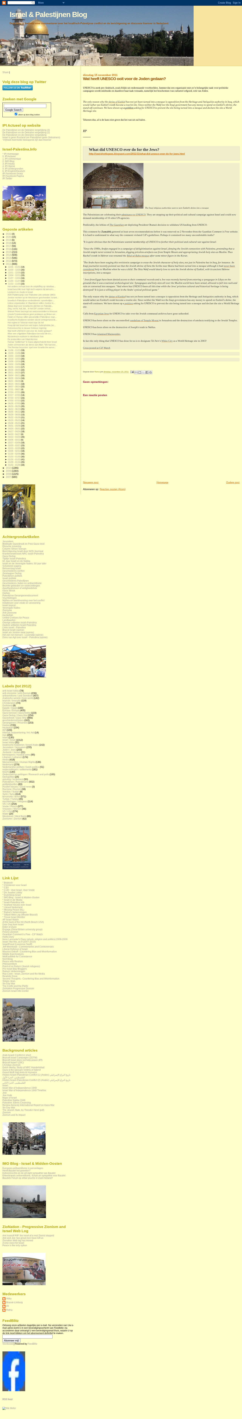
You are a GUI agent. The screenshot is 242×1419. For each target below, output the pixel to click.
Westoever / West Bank (14, 816)
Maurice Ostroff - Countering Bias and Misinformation (29, 951)
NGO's (5, 772)
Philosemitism (9, 964)
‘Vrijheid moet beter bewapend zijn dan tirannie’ (27, 140)
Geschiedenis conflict (13, 571)
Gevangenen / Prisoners (14, 722)
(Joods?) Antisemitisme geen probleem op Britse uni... (32, 314)
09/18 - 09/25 (14, 370)
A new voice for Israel (13, 1243)
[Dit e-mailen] (136, 372)
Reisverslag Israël (11, 568)
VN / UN (6, 804)
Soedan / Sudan (10, 791)
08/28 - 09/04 (14, 378)
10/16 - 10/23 (14, 359)
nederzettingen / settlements (16, 769)
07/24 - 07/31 (14, 392)
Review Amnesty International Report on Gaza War (28, 1105)
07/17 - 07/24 (14, 395)
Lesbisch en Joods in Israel (20, 292)
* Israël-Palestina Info (13, 902)
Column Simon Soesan (14, 548)
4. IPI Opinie (8, 166)
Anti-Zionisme (9, 612)
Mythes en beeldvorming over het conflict (23, 600)
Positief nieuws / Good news (16, 786)
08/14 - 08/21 (14, 384)
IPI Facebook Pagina (13, 176)
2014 (9, 255)
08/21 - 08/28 (14, 381)
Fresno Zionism (10, 932)
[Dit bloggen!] (140, 372)
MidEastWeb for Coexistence (17, 956)
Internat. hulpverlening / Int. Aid (18, 732)
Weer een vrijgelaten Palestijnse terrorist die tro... (30, 333)
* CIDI (5, 887)
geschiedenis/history (13, 720)
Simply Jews (8, 981)
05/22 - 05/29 (14, 417)
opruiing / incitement (12, 779)
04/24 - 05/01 (14, 428)
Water (5, 813)
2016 (9, 249)
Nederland (7, 764)
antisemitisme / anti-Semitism (17, 695)
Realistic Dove (9, 976)
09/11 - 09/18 (14, 372)
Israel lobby (8, 742)
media (5, 759)
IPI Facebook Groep (12, 173)
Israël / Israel (9, 740)
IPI (7, 1306)
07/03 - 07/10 (14, 400)
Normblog (7, 959)
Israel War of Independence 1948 (19, 1088)
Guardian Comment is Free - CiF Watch (22, 934)
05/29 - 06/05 (14, 414)
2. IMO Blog (8, 161)
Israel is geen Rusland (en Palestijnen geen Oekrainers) (31, 137)
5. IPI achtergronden (12, 168)
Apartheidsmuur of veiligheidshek (19, 588)
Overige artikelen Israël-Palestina (19, 622)
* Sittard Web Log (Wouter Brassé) (20, 914)
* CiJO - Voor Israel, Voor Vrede (18, 890)
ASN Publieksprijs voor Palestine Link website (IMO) (31, 295)
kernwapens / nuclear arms (16, 754)
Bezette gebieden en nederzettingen (21, 585)
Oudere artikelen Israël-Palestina (19, 625)
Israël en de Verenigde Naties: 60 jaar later (24, 563)
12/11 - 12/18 (14, 272)
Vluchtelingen (9, 598)
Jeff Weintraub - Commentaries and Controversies (28, 946)
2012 (9, 261)
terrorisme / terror (11, 796)
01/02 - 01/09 (14, 465)
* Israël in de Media (12, 900)
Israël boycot (9, 605)
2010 (9, 468)
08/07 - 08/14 (14, 386)
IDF (4, 730)
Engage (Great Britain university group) (22, 929)
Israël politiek (9, 578)
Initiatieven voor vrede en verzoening (21, 603)
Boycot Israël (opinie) (13, 630)
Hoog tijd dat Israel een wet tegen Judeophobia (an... (32, 325)
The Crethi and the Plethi (15, 986)
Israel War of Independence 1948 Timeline (24, 1090)
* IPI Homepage (10, 154)
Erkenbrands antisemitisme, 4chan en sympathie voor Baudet (33, 1175)
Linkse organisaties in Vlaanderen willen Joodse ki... (31, 303)
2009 (9, 471)
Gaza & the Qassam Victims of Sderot (21, 1070)
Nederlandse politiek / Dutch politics (20, 767)
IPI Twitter (7, 178)
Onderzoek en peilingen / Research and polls (25, 774)
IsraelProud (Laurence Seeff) (17, 944)
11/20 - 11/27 (14, 281)
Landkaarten (9, 620)
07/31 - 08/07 (14, 389)
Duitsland (7, 705)
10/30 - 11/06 (14, 353)
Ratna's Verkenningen (13, 971)
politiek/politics (10, 784)
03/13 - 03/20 (14, 437)
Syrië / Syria (8, 794)
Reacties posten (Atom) (113, 489)
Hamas (6, 593)
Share (5, 72)
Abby (9, 1298)
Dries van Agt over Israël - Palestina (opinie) (24, 637)
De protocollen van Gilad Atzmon (22, 339)
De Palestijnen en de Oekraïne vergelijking (24, 135)
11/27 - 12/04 (14, 278)
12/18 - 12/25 (14, 270)
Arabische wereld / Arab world (17, 698)
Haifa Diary (8, 937)
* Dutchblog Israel (11, 895)
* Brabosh (7, 882)
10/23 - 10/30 (14, 356)
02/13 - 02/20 (14, 448)
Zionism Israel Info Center (15, 991)
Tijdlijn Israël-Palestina (14, 558)
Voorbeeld (7, 1344)
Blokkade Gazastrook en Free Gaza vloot (23, 544)
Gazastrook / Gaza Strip (14, 718)
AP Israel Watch (10, 919)
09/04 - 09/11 (14, 375)
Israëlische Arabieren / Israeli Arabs (20, 745)
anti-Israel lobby (10, 690)
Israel (5, 1085)
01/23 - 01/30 (14, 456)
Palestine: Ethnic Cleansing (16, 1102)
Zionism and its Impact (13, 1115)
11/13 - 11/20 (14, 284)
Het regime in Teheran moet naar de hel (26, 322)
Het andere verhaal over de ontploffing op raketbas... (32, 286)
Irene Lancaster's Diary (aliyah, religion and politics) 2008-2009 (34, 939)
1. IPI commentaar (11, 158)
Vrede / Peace (9, 806)
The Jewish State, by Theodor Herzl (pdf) (23, 1110)
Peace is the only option (14, 1245)
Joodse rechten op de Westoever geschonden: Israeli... (33, 297)
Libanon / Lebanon (12, 757)
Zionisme (7, 610)
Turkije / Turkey (10, 799)
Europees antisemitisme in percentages (22, 1168)
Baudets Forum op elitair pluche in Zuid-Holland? (27, 1178)
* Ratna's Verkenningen (14, 912)
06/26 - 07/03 (14, 403)
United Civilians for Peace (15, 617)
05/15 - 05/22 (14, 420)
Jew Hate (7, 1095)
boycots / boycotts (11, 700)
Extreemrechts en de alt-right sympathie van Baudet (28, 1173)
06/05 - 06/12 (14, 412)
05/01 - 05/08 (14, 426)
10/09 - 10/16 (14, 361)
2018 (9, 243)
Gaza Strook (8, 590)
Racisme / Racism (11, 789)
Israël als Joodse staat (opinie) (18, 632)
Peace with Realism (12, 961)
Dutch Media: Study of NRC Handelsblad (23, 1067)
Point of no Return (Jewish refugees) (21, 966)
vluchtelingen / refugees (14, 801)
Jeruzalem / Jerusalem (14, 747)
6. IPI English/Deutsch (13, 171)
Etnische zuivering (11, 546)
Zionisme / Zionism (12, 818)
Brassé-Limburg (14, 1302)
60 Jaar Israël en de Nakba (16, 561)
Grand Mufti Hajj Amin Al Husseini (19, 1072)
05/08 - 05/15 (14, 423)
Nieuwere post (91, 482)
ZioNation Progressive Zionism (18, 988)
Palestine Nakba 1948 (13, 1100)
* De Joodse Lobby (12, 892)
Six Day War (8, 983)
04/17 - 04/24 (14, 431)
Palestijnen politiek (12, 576)
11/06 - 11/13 (14, 350)
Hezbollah (7, 615)
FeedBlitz (32, 1344)
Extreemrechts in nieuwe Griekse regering (27, 328)
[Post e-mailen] (131, 372)
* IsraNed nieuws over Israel (16, 905)
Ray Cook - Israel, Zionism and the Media (23, 973)
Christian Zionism (11, 1065)
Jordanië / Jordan (11, 752)
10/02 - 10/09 (14, 364)
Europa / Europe (10, 710)
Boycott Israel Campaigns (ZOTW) (19, 1057)
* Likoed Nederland (12, 907)
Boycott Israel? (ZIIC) (13, 1062)
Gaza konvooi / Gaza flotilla (16, 713)
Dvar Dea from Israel (13, 924)
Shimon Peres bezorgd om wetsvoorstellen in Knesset (32, 311)
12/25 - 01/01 (14, 267)
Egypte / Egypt (9, 708)
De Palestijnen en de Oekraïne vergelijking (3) (26, 130)
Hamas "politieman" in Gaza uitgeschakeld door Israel (32, 342)
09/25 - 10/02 (14, 367)
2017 (9, 246)
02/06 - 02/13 (14, 451)
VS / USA (7, 811)
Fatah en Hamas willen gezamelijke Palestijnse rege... (32, 317)
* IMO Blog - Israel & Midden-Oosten (21, 897)
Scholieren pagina (11, 566)
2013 (9, 258)
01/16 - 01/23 (14, 459)
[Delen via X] (143, 372)
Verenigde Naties (11, 608)
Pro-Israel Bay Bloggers (14, 969)
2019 (9, 240)
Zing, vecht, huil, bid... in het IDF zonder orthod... (30, 308)
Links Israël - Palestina (14, 627)
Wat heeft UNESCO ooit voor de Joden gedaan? (30, 331)
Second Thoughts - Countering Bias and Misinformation (30, 978)
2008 (9, 474)
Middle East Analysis (13, 954)
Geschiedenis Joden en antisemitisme (22, 583)
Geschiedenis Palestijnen (15, 580)
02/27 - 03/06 (14, 442)
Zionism (6, 1112)
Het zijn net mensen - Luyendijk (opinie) (22, 635)
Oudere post (233, 482)
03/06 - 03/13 (14, 440)
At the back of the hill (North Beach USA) (23, 922)
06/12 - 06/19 (14, 409)
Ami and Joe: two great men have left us (22, 1238)
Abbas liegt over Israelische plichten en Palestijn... (30, 306)
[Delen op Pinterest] (150, 372)
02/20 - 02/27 (14, 445)
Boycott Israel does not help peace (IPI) (22, 1060)
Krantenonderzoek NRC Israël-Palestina (23, 553)
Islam (5, 737)
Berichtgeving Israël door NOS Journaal (22, 551)
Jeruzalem (7, 541)
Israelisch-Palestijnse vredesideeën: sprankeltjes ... (31, 300)
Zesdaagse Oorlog (12, 573)
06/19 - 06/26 (14, 406)
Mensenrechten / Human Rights (18, 762)
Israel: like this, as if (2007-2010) (19, 941)
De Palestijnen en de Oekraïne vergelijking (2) (26, 132)
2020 (9, 237)
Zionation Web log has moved (17, 1240)
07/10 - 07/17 (14, 398)
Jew (4, 1093)
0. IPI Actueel (9, 156)
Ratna (9, 1310)
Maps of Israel (9, 1097)
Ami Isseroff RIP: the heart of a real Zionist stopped (28, 1235)
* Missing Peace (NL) (13, 909)
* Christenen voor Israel (14, 885)
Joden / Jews (9, 749)
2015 (9, 252)
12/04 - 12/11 (14, 275)
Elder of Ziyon (9, 927)
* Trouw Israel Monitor (13, 917)
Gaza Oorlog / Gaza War (14, 715)
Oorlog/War (8, 777)
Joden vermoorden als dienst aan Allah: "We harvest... (32, 345)
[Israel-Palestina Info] (13, 1390)
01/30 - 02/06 (14, 454)
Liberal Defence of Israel (15, 949)
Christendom (9, 703)
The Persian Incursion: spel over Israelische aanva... (32, 347)
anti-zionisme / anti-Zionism (16, 693)
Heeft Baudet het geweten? (16, 1170)
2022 (9, 234)
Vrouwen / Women (11, 809)
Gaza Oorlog (9, 556)
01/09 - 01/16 (14, 462)
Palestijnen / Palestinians (15, 781)
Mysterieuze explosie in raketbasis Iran (25, 336)
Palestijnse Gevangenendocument (20, 595)
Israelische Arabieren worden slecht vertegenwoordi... (32, 320)
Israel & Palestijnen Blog (48, 14)
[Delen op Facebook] (147, 372)
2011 (9, 264)
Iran (4, 735)
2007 (9, 477)
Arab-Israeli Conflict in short (16, 1055)
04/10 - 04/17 (14, 434)
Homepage (162, 482)
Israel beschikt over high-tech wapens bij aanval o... (31, 289)
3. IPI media (8, 163)
